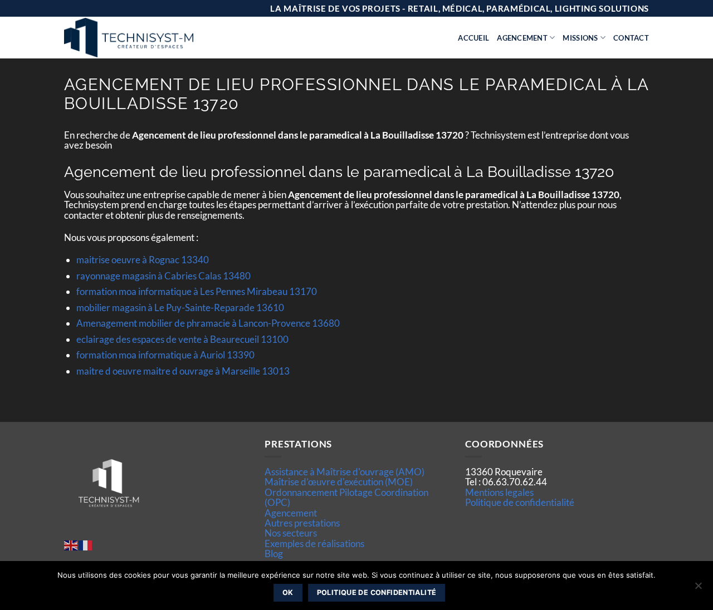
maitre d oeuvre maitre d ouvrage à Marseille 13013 (183, 371)
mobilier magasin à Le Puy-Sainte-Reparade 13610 (180, 307)
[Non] (698, 589)
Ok (288, 592)
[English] (71, 544)
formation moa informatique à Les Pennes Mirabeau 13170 (196, 291)
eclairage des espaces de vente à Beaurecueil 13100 (182, 339)
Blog (274, 553)
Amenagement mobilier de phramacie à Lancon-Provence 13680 (208, 323)
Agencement (522, 37)
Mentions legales (499, 492)
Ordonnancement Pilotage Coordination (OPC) (346, 497)
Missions (580, 37)
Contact (631, 37)
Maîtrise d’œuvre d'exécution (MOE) (339, 482)
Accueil (473, 37)
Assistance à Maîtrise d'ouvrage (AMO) (344, 472)
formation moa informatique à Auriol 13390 (165, 355)
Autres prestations (302, 523)
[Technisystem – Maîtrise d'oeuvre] (156, 37)
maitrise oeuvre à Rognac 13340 (142, 259)
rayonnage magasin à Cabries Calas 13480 (163, 276)
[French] (86, 544)
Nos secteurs (291, 533)
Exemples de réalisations (314, 543)
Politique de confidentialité (519, 502)
